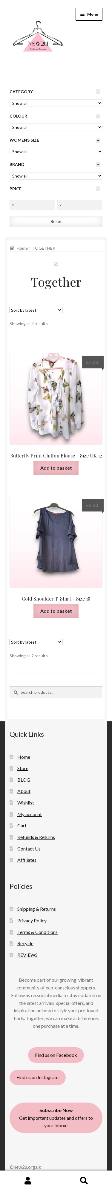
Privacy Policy (32, 920)
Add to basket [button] (56, 468)
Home (22, 248)
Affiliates (26, 860)
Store (22, 768)
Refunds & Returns (36, 837)
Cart (22, 825)
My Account (28, 1181)
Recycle (25, 943)
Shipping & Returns (36, 909)
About (23, 791)
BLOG (23, 780)
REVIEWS (27, 955)
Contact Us (29, 848)
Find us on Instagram (37, 1077)
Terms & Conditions (37, 932)
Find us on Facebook (56, 1055)
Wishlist (25, 802)
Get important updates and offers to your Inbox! (56, 1117)
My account (29, 814)
